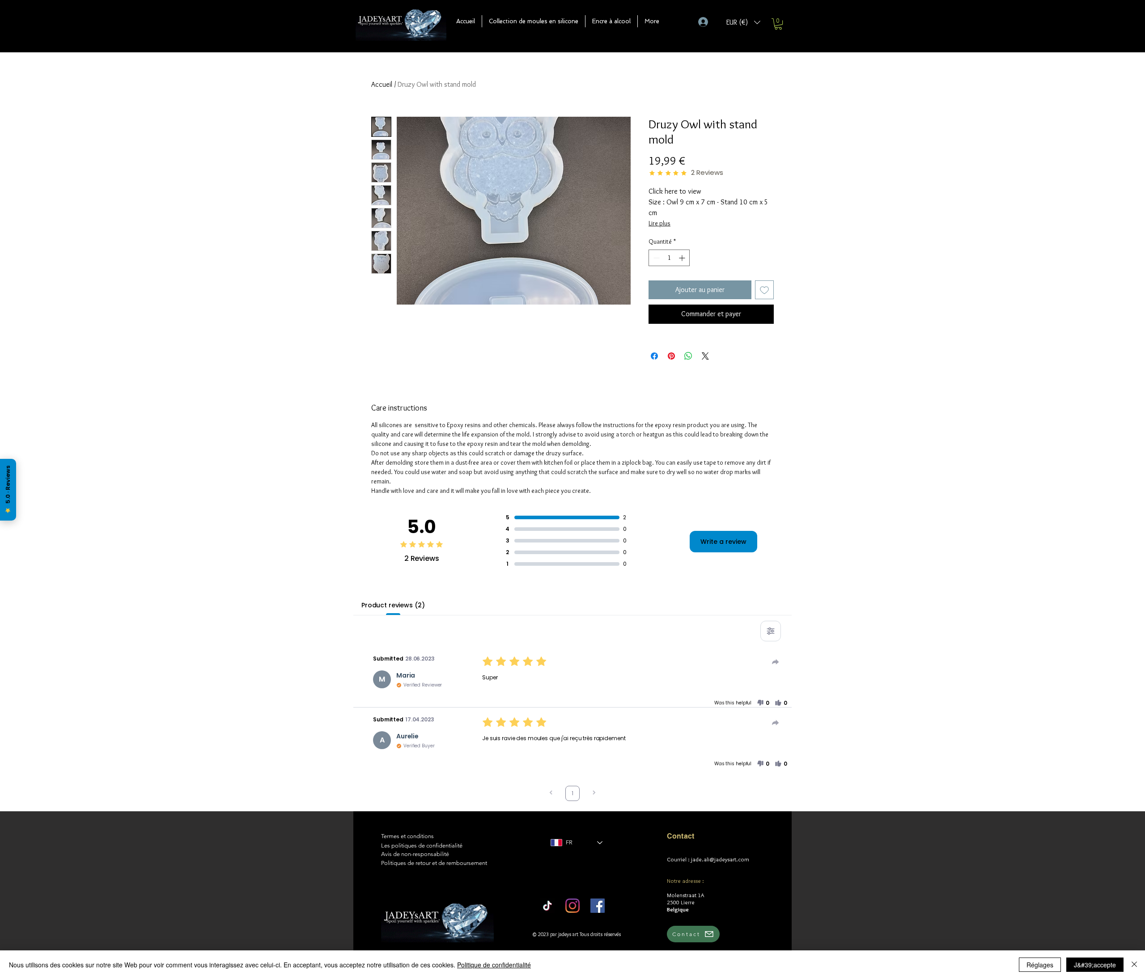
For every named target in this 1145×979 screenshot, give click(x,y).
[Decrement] (655, 258)
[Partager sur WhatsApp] (688, 356)
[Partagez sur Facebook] (654, 356)
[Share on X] (705, 356)
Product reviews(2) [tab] (392, 605)
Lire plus (659, 223)
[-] (707, 22)
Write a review (723, 541)
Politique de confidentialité (494, 964)
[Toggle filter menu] (770, 631)
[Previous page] (551, 793)
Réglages (1039, 964)
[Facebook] (597, 905)
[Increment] (682, 258)
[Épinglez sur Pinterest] (671, 356)
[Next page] (594, 793)
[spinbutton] (669, 258)
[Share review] (775, 662)
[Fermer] (1134, 965)
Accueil (381, 84)
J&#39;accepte (1095, 964)
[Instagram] (572, 905)
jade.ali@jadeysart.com (720, 859)
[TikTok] (547, 905)
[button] (533, 21)
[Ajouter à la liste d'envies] (764, 289)
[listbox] (743, 22)
